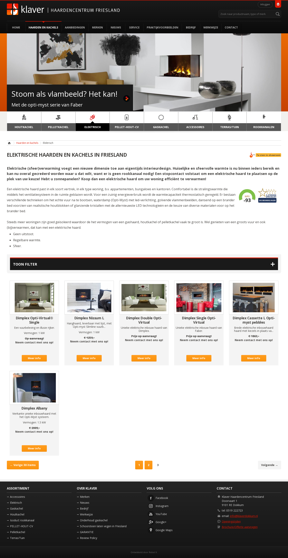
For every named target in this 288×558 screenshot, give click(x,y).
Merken (97, 27)
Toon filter (25, 264)
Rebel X (153, 552)
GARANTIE (86, 532)
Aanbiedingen (75, 27)
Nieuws (116, 27)
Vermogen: (31, 333)
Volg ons (155, 488)
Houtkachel (17, 514)
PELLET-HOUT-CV (21, 526)
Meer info (34, 358)
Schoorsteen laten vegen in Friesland (103, 526)
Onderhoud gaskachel (94, 520)
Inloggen (265, 4)
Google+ (161, 522)
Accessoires (17, 497)
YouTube (161, 514)
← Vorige (23, 465)
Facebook (162, 498)
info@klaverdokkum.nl (244, 516)
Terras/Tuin (17, 538)
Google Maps (164, 530)
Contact (231, 27)
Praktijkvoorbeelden (162, 27)
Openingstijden (231, 521)
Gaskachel (16, 508)
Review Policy (88, 538)
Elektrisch (16, 502)
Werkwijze (210, 27)
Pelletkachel (17, 532)
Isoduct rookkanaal (22, 520)
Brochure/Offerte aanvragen (240, 527)
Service (134, 27)
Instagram (162, 506)
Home (16, 27)
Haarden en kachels (43, 27)
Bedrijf (191, 27)
